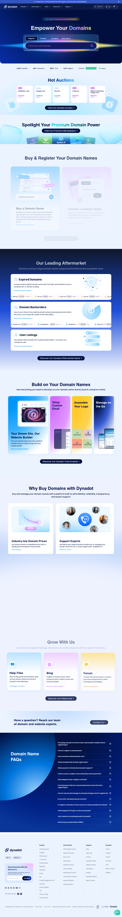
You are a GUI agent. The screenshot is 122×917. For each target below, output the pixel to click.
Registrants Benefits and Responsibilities (83, 906)
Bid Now (25, 102)
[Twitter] (13, 888)
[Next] (109, 94)
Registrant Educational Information (61, 906)
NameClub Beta (68, 884)
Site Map (108, 861)
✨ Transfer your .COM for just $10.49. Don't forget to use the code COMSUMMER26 (60, 2)
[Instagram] (8, 888)
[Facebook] (5, 888)
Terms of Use (47, 906)
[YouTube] (17, 888)
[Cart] (115, 6)
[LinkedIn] (11, 888)
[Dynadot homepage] (10, 6)
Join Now (27, 878)
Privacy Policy (38, 906)
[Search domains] (92, 46)
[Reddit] (19, 888)
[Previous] (13, 94)
